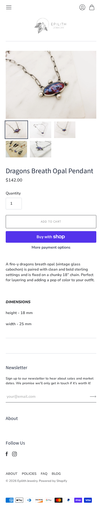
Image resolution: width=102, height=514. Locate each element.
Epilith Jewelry (27, 481)
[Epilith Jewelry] (51, 26)
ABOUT (12, 473)
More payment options (51, 247)
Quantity (13, 193)
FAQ (44, 473)
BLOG (56, 473)
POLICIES (29, 473)
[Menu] (9, 7)
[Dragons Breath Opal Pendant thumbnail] (16, 129)
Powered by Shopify (53, 481)
